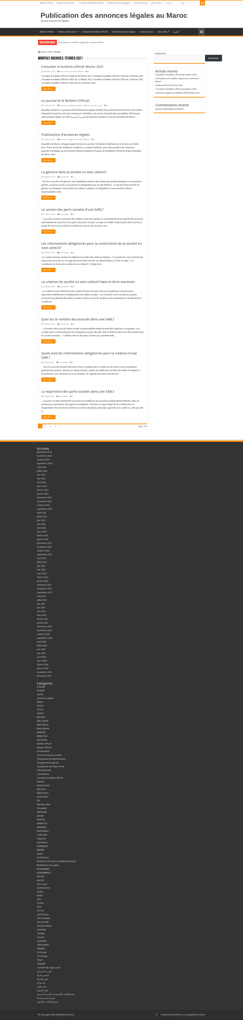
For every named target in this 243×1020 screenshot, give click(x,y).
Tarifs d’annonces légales (118, 3)
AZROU (40, 713)
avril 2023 (41, 528)
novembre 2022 (44, 547)
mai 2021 (41, 607)
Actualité (41, 687)
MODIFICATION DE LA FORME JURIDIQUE (56, 861)
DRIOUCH (41, 789)
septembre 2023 (44, 509)
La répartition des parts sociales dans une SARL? (78, 392)
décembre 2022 (44, 543)
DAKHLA (40, 781)
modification (43, 857)
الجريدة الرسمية (96, 105)
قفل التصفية (42, 990)
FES (38, 800)
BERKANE (41, 732)
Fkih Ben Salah (44, 804)
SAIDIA (40, 903)
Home (43, 52)
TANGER (40, 933)
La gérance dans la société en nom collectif (73, 172)
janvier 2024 (42, 494)
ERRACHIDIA (43, 793)
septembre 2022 (44, 554)
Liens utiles (156, 3)
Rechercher (160, 53)
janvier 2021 (42, 623)
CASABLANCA (43, 751)
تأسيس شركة (43, 975)
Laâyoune (41, 838)
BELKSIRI (41, 717)
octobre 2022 (43, 550)
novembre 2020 (44, 630)
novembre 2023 (44, 501)
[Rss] (183, 3)
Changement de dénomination (51, 759)
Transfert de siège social (48, 967)
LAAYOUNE (42, 835)
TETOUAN (41, 952)
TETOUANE (42, 956)
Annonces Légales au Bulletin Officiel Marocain (177, 93)
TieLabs (201, 1014)
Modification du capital (48, 865)
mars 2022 (42, 573)
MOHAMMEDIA (44, 873)
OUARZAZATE (43, 888)
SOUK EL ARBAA (44, 926)
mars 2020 (42, 660)
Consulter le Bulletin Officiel (91, 3)
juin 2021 (41, 604)
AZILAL (40, 706)
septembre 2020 (44, 638)
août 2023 (41, 512)
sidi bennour (43, 914)
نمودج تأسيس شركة (46, 998)
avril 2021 (41, 611)
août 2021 (41, 596)
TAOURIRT (42, 941)
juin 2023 (41, 520)
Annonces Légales (67, 105)
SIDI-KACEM (43, 922)
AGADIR (40, 690)
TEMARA (42, 948)
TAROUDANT (43, 945)
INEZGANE (42, 812)
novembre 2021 (44, 588)
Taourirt (40, 937)
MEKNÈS (40, 850)
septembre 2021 (44, 592)
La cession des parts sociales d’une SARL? (72, 210)
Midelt (40, 854)
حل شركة (41, 983)
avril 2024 (41, 482)
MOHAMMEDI (43, 869)
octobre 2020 (43, 634)
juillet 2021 (42, 600)
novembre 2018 (44, 672)
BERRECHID (42, 736)
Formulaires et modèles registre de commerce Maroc (81, 42)
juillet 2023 (42, 516)
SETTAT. (40, 910)
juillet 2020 (42, 645)
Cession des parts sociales (49, 755)
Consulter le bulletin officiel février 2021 (72, 67)
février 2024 (42, 490)
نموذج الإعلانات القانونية (48, 1002)
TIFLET (40, 960)
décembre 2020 (44, 626)
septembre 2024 (44, 463)
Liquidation (42, 842)
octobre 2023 (43, 505)
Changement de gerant (48, 762)
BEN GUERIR (42, 721)
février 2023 (42, 535)
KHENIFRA (41, 827)
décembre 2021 (44, 585)
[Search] (202, 2)
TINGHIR (41, 964)
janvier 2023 (42, 539)
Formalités (64, 177)
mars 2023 (42, 531)
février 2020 (42, 664)
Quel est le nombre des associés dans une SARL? (77, 319)
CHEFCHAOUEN (44, 770)
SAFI (39, 899)
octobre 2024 (43, 459)
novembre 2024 (44, 456)
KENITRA (41, 819)
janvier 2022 (42, 581)
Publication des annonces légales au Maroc (113, 15)
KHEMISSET (42, 823)
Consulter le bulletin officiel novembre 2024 (176, 89)
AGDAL (40, 694)
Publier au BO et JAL (65, 3)
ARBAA (41, 702)
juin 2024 (41, 475)
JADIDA (40, 816)
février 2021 (42, 619)
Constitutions (43, 774)
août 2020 (41, 642)
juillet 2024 (42, 471)
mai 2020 (41, 653)
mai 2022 (41, 569)
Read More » (48, 89)
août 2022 (41, 558)
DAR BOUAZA (43, 785)
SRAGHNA (41, 929)
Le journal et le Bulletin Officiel (65, 101)
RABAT (40, 895)
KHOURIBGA (43, 831)
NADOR (40, 876)
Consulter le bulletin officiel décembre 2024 (176, 74)
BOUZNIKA (42, 740)
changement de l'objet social (50, 766)
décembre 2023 (44, 497)
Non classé (42, 884)
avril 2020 (41, 657)
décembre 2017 (44, 676)
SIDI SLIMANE (44, 918)
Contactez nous (140, 3)
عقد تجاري (41, 986)
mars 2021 (42, 615)
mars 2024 (42, 486)
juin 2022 (41, 566)
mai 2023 (41, 524)
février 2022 (42, 577)
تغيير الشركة (42, 979)
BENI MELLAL (43, 725)
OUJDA (40, 891)
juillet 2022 (42, 562)
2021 (50, 52)
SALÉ (39, 907)
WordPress (178, 1014)
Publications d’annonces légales (65, 135)
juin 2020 (41, 649)
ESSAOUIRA (42, 797)
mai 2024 (41, 478)
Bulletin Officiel (46, 3)
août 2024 (41, 467)
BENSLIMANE (43, 728)
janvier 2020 (42, 668)
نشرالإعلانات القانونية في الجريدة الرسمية (56, 994)
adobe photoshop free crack (169, 85)
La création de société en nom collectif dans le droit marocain (88, 282)
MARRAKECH (42, 846)
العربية (168, 3)
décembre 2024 (44, 452)
